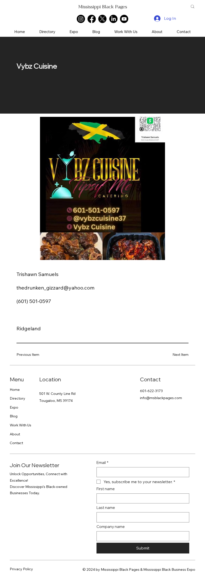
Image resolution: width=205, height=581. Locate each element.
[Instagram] (81, 19)
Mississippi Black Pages (102, 7)
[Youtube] (124, 19)
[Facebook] (92, 19)
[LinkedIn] (113, 19)
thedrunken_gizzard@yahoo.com (55, 287)
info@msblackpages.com (161, 398)
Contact (16, 443)
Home (15, 389)
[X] (102, 19)
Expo (14, 407)
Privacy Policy (21, 569)
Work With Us (20, 425)
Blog (14, 416)
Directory (17, 398)
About (15, 434)
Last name (105, 507)
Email (102, 462)
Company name (110, 526)
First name (105, 488)
